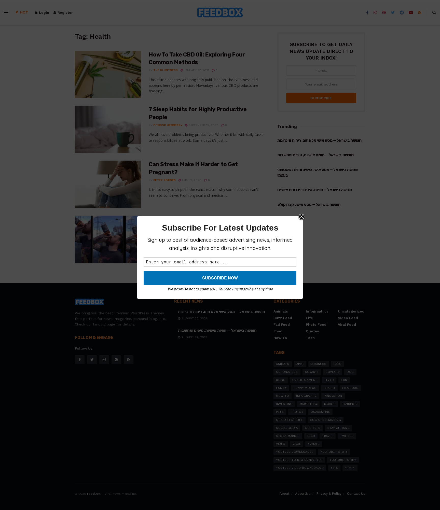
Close (301, 217)
